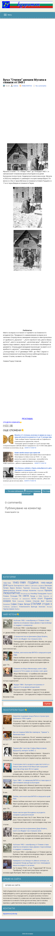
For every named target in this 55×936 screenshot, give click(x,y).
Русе (14, 601)
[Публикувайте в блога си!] (6, 425)
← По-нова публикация (15, 491)
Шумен (11, 609)
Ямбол (17, 609)
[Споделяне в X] (9, 425)
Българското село (21, 585)
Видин (49, 588)
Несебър (33, 593)
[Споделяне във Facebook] (11, 425)
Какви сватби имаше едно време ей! (27, 453)
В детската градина (37, 585)
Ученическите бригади (28, 607)
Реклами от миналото (21, 599)
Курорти (48, 590)
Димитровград (9, 590)
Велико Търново (23, 588)
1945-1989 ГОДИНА (26, 582)
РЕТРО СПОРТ (37, 599)
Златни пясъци (22, 590)
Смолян (49, 601)
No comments (41, 86)
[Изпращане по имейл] (4, 425)
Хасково (42, 607)
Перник (49, 593)
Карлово (40, 590)
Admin (15, 86)
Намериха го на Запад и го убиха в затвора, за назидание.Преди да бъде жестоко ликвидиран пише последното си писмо (31, 863)
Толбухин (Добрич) (10, 607)
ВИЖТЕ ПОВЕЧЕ (30, 448)
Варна (12, 588)
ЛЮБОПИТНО (27, 86)
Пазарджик (41, 593)
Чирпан (6, 609)
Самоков (20, 601)
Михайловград (25, 593)
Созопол (6, 604)
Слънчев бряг (38, 601)
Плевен (6, 596)
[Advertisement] (27, 49)
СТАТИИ (36, 603)
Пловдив (13, 596)
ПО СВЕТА (24, 596)
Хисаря (49, 607)
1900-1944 (7, 583)
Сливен (28, 601)
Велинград (35, 588)
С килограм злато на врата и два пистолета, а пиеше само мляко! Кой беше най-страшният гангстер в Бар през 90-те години (31, 766)
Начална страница (33, 491)
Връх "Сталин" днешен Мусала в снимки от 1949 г (24, 81)
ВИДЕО (43, 588)
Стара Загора (24, 604)
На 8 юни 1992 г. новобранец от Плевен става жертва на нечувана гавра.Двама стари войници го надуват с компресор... (33, 622)
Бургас (10, 585)
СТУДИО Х (47, 604)
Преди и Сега (36, 596)
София (14, 604)
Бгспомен (29, 934)
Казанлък (32, 590)
